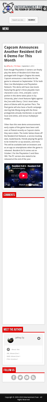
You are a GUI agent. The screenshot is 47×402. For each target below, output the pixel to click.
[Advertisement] (23, 37)
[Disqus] (23, 230)
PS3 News (17, 66)
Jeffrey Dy (10, 66)
